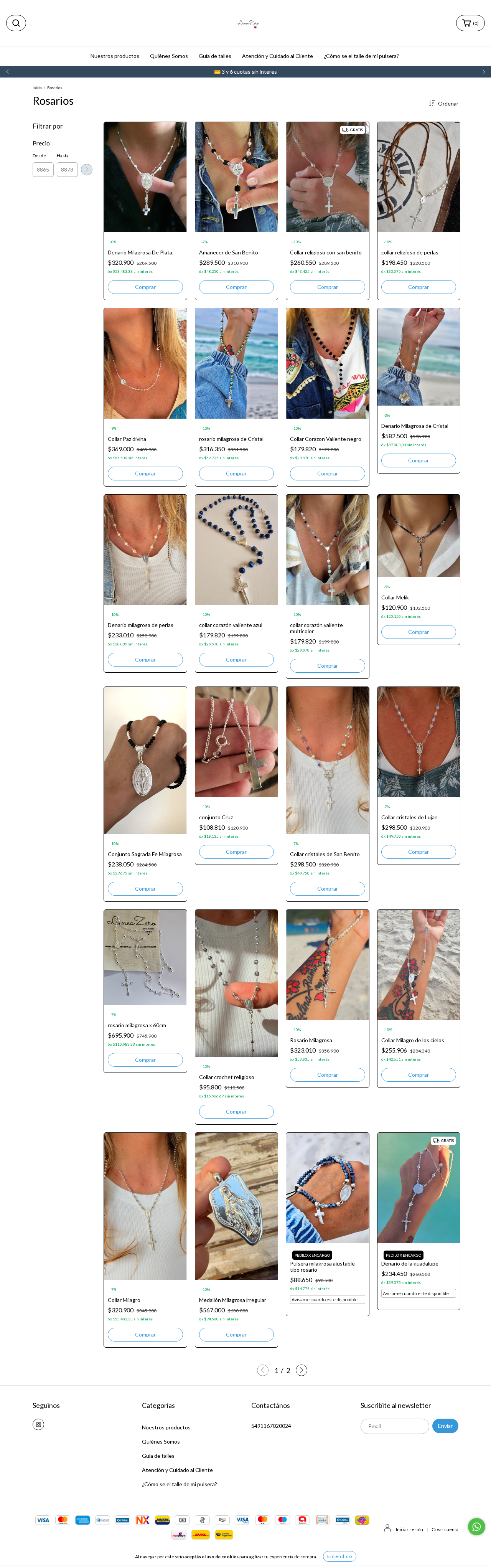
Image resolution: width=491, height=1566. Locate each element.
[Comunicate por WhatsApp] (476, 1526)
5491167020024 (271, 1425)
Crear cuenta (445, 1529)
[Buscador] (16, 23)
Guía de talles (215, 56)
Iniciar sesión (409, 1529)
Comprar (145, 473)
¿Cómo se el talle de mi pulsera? (361, 56)
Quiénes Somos (169, 56)
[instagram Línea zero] (38, 1424)
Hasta (63, 155)
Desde (39, 155)
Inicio (37, 87)
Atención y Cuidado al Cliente (277, 56)
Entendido (339, 1556)
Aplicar (86, 169)
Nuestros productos (115, 56)
